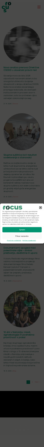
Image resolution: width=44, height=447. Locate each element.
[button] (40, 207)
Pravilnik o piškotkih (14, 240)
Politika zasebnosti (29, 240)
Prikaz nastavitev (22, 236)
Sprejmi (22, 230)
